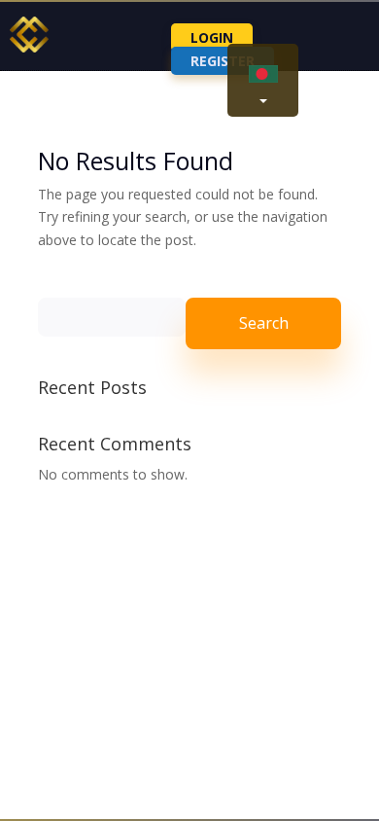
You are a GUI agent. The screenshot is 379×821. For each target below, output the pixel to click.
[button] (262, 80)
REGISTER (222, 61)
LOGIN (211, 37)
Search (264, 323)
